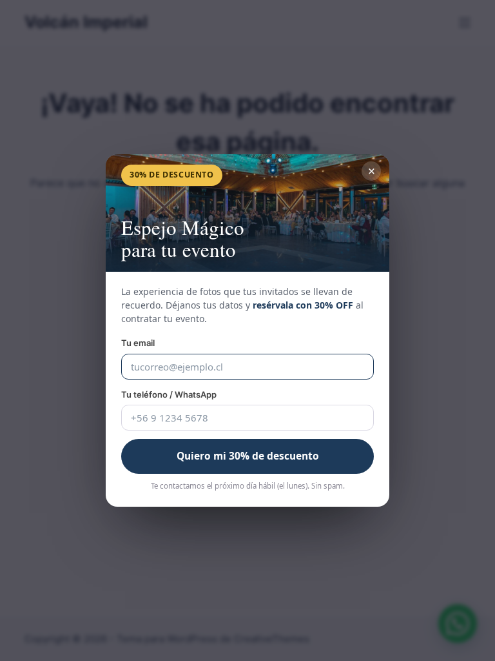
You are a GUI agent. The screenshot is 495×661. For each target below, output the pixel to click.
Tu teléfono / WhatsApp (169, 394)
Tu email (138, 343)
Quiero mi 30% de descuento (248, 456)
